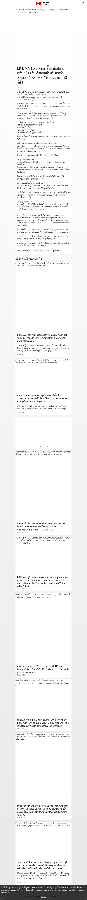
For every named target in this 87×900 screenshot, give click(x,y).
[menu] (4, 3)
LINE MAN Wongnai (41, 251)
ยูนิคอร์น (56, 251)
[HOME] (43, 3)
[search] (83, 3)
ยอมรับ (43, 897)
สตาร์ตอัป (26, 251)
